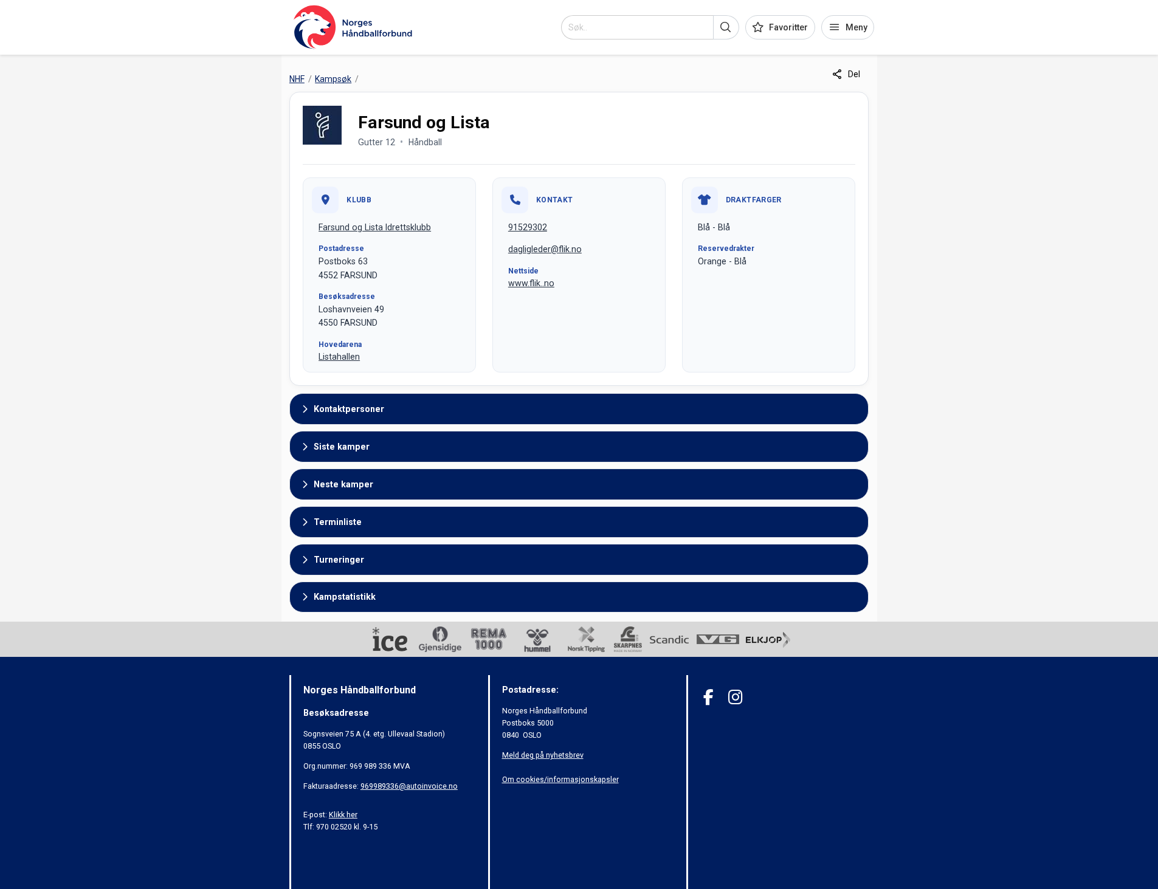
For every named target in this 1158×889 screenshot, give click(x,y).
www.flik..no (531, 283)
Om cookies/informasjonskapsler (560, 779)
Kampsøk (333, 79)
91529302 (527, 227)
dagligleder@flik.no (545, 249)
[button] (726, 27)
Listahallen (339, 357)
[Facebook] (708, 697)
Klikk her (343, 814)
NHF (297, 79)
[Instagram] (735, 697)
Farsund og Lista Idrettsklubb (375, 227)
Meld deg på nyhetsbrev (543, 755)
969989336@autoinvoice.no (409, 786)
